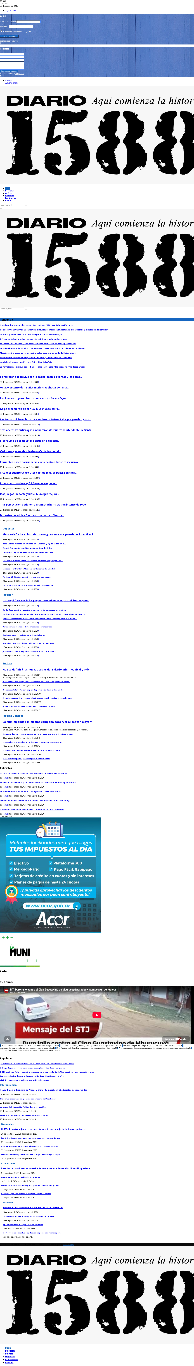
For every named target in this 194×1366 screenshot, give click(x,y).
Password (4, 26)
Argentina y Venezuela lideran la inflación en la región (24, 1115)
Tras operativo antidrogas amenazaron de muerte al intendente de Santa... (46, 430)
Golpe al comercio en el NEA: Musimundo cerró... (30, 408)
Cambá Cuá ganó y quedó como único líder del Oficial (26, 362)
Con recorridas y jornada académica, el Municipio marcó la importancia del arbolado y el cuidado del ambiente (55, 329)
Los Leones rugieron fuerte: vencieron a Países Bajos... (34, 398)
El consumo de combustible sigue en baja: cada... (30, 440)
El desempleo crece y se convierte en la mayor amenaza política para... (32, 1154)
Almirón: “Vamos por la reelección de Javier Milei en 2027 (24, 1080)
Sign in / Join (10, 10)
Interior (8, 200)
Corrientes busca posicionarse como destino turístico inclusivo (39, 462)
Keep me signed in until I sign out (17, 31)
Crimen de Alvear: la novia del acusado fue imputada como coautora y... (35, 800)
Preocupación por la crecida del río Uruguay (20, 1177)
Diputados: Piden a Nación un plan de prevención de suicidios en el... (33, 690)
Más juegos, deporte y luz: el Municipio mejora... (30, 494)
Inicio (7, 188)
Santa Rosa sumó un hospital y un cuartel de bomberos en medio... (34, 610)
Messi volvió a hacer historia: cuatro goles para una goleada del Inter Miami (37, 353)
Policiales (9, 191)
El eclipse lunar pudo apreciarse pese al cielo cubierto (26, 758)
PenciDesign (68, 1244)
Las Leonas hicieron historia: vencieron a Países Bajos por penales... (33, 560)
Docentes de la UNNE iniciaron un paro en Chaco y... (32, 515)
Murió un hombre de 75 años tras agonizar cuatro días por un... (31, 791)
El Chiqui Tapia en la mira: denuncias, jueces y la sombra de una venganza (32, 1068)
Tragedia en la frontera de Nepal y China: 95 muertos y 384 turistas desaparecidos (43, 1089)
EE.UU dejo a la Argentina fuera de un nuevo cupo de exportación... (32, 742)
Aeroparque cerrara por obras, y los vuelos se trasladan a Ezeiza (29, 1146)
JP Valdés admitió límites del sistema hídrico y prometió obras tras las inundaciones (37, 1064)
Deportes (9, 195)
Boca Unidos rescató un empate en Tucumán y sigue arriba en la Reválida (36, 357)
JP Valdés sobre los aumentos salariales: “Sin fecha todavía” (29, 706)
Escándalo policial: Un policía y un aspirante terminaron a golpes (30, 1185)
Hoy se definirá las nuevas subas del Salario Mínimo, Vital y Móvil (47, 669)
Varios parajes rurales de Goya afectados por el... (30, 451)
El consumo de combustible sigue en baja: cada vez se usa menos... (32, 750)
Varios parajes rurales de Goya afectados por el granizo (27, 627)
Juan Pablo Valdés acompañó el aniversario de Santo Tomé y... (30, 651)
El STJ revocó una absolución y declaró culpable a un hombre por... (32, 1233)
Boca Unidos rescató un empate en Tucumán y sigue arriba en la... (34, 543)
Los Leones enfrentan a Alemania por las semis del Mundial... (29, 569)
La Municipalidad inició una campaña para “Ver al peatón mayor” (32, 334)
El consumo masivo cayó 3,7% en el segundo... (28, 483)
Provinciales (10, 198)
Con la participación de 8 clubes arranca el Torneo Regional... (30, 585)
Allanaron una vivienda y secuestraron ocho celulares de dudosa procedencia (38, 343)
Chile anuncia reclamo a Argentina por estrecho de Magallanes (28, 1099)
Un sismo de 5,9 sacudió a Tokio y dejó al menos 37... (23, 1107)
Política (8, 193)
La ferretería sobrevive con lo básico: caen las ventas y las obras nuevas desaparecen (42, 366)
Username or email (8, 21)
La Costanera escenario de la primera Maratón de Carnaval (28, 1216)
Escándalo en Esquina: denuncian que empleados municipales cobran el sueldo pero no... (45, 614)
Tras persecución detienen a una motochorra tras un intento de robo (43, 504)
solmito (6, 778)
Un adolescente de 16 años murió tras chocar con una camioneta (32, 809)
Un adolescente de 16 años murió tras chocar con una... (34, 387)
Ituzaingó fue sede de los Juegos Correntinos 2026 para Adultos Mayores (36, 325)
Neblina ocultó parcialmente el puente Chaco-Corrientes (33, 1207)
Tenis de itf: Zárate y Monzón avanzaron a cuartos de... (27, 577)
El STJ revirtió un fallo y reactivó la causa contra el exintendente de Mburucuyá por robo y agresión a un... (47, 1072)
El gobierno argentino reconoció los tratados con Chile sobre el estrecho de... (37, 698)
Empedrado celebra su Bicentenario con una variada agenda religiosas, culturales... (40, 618)
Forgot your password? (9, 41)
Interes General (13, 715)
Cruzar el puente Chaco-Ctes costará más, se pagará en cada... (38, 472)
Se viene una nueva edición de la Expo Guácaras (24, 635)
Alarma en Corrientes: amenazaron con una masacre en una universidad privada (38, 734)
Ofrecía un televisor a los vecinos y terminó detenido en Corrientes (33, 339)
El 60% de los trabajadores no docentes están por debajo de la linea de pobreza (43, 1129)
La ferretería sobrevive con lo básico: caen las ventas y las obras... (41, 376)
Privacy (8, 80)
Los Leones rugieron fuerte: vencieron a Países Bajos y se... (29, 552)
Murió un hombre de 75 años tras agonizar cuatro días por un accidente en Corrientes (43, 348)
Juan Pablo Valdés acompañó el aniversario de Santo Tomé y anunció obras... (36, 681)
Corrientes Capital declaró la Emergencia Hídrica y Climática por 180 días (31, 1076)
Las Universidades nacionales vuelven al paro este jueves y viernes (30, 1138)
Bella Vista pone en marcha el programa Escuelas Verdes (26, 1193)
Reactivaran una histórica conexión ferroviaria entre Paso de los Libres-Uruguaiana (45, 1168)
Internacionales (9, 1084)
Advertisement (11, 83)
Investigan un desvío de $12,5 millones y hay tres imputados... (30, 643)
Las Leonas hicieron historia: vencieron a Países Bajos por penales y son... (45, 419)
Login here (19, 73)
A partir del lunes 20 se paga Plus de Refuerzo (23, 1224)
